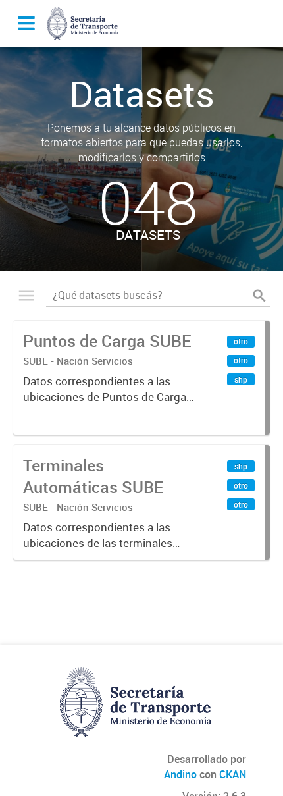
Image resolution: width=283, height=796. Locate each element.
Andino (180, 774)
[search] (259, 295)
